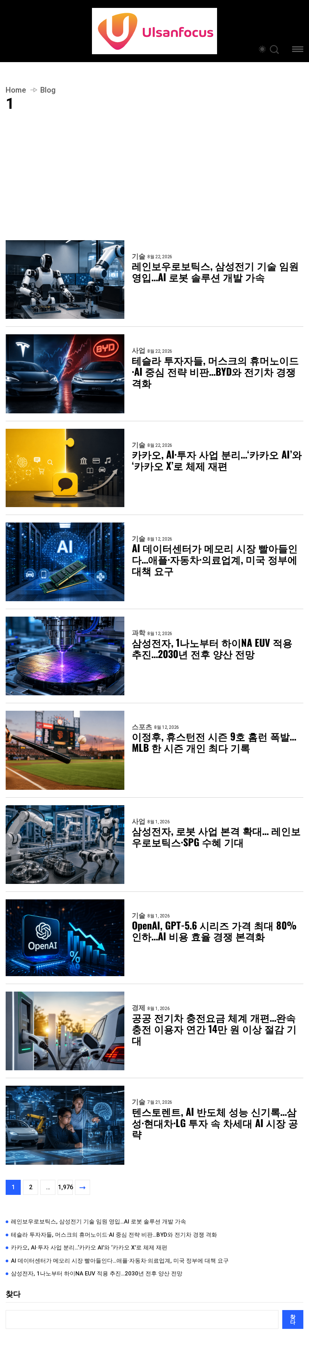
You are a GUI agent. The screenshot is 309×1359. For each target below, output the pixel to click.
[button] (297, 50)
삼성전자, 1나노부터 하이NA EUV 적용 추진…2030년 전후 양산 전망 (212, 648)
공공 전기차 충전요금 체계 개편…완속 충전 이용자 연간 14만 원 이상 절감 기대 (214, 1029)
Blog (48, 89)
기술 (138, 256)
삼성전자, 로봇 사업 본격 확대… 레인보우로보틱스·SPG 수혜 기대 (216, 836)
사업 (138, 350)
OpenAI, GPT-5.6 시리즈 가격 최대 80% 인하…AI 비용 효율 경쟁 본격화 (214, 931)
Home (16, 89)
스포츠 (142, 727)
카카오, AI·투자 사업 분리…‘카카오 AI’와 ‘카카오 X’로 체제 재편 (217, 460)
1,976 (65, 1187)
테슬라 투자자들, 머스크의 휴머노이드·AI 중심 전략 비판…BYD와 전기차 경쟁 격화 (215, 372)
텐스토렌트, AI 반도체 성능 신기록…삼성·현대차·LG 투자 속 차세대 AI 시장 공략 (215, 1123)
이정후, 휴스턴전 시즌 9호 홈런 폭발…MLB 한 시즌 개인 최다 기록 (214, 742)
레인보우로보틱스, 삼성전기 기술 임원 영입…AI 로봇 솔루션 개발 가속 (215, 271)
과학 (138, 633)
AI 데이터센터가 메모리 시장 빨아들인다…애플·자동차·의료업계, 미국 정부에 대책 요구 (215, 559)
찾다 (13, 1293)
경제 (138, 1008)
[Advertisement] (154, 183)
